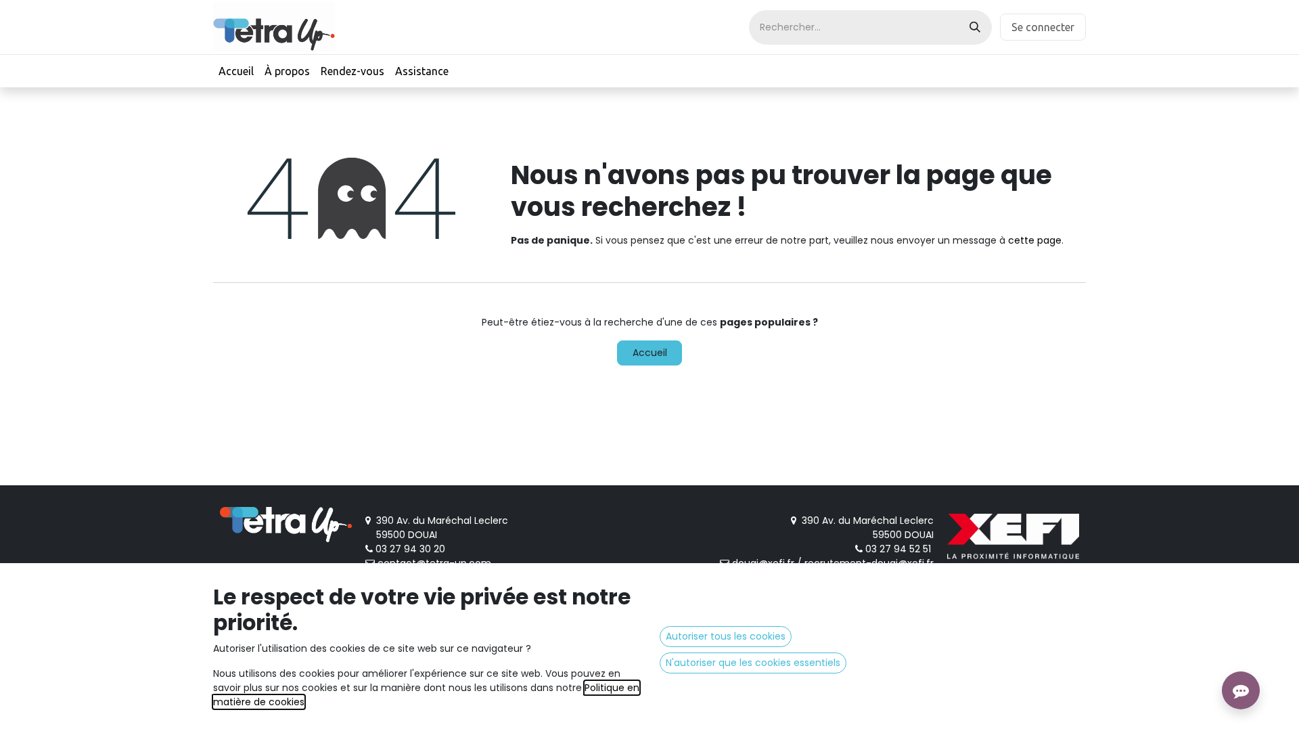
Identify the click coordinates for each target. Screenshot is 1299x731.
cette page (1035, 240)
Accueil (650, 352)
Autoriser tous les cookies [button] (725, 636)
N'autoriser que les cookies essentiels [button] (753, 662)
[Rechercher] (975, 27)
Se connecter (1042, 27)
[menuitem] (236, 71)
